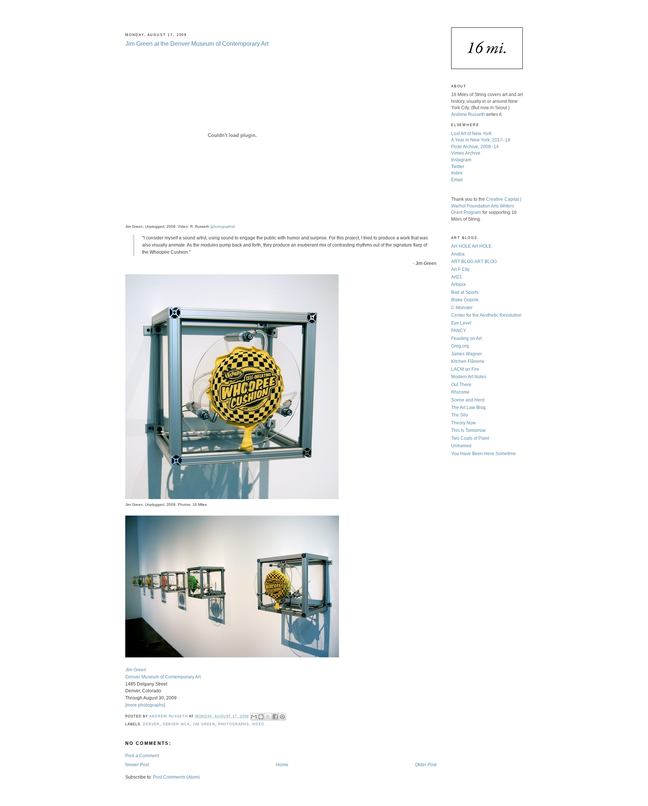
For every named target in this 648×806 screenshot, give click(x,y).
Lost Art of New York (471, 133)
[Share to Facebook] (275, 716)
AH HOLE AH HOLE (471, 246)
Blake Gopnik (464, 299)
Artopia (458, 284)
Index (456, 172)
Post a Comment (142, 755)
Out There (461, 384)
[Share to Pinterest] (282, 716)
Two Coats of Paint (470, 438)
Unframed (461, 445)
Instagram (461, 159)
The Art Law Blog (468, 407)
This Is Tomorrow (468, 430)
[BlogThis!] (261, 716)
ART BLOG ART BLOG (474, 261)
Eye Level (461, 322)
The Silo (459, 414)
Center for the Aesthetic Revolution (486, 315)
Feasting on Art (466, 338)
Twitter (457, 166)
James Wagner (466, 353)
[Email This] (254, 716)
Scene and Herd (467, 399)
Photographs (233, 724)
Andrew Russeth (468, 114)
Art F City (460, 269)
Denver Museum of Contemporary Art (163, 676)
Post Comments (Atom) (176, 776)
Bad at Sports (464, 292)
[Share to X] (268, 716)
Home (282, 764)
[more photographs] (145, 704)
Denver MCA (176, 724)
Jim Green (204, 724)
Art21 (456, 276)
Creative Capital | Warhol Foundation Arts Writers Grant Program (486, 206)
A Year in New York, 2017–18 (480, 139)
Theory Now (463, 422)
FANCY (458, 330)
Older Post (425, 764)
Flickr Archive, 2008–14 (475, 146)
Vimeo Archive (465, 152)
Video (258, 724)
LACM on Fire (465, 369)
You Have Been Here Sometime (483, 453)
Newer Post (137, 764)
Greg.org (460, 345)
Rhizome (460, 391)
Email (457, 179)
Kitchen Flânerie (467, 361)
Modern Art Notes (468, 376)
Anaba (458, 253)
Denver (151, 724)
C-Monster (461, 307)
